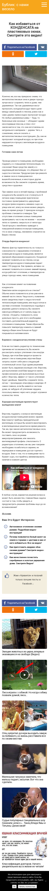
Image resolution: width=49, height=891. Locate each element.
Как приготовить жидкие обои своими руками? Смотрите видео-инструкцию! (27, 550)
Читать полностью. (27, 886)
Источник (6, 513)
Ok (14, 886)
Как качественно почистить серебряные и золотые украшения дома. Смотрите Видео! (27, 560)
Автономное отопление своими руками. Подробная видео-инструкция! (26, 529)
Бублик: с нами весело (15, 6)
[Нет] (45, 881)
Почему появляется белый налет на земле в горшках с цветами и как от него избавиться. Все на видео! (28, 540)
